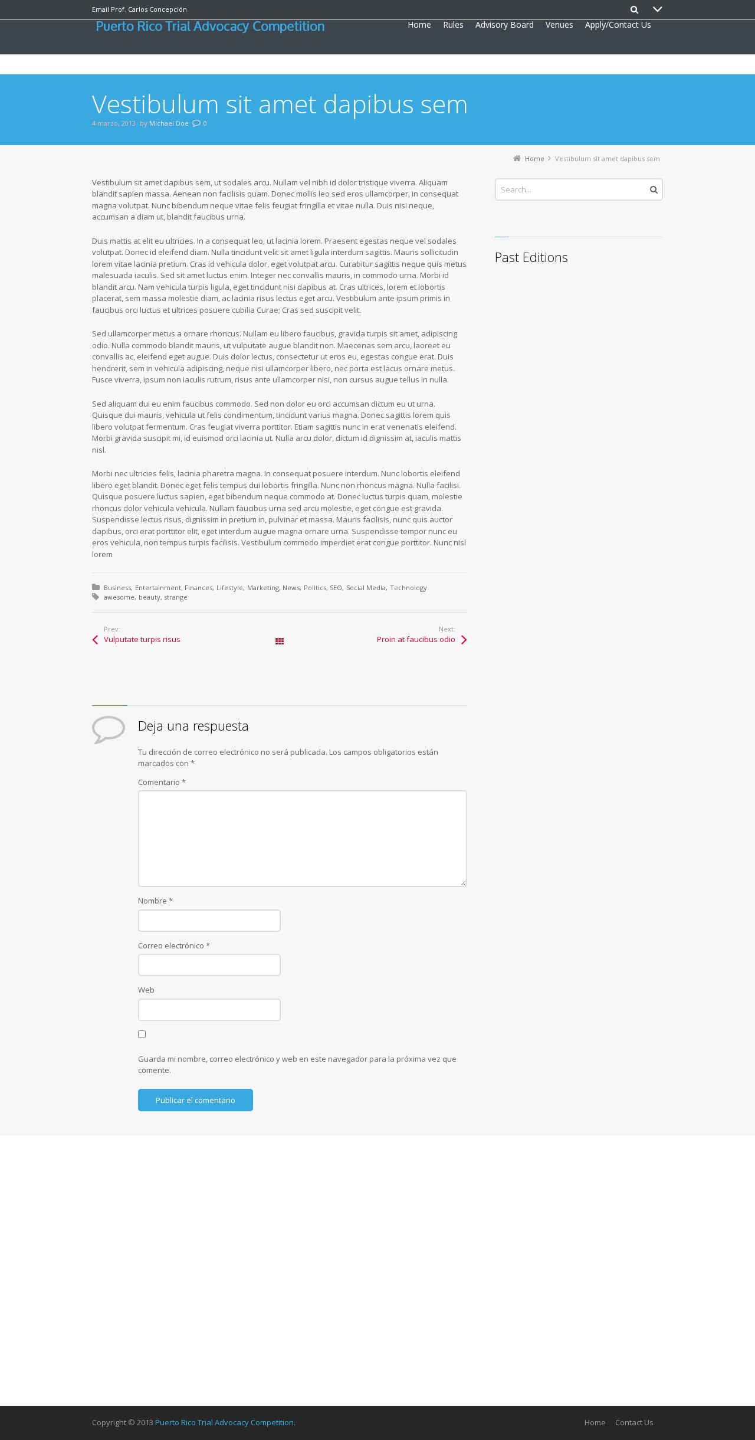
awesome (119, 597)
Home (595, 1422)
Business (117, 587)
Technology (408, 587)
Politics (315, 587)
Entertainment (158, 587)
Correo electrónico (174, 945)
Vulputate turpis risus (142, 639)
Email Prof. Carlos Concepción (139, 9)
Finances (198, 587)
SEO (336, 587)
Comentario (162, 782)
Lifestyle (229, 587)
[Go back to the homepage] (214, 27)
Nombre (155, 900)
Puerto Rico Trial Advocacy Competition (224, 1422)
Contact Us (634, 1422)
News (291, 587)
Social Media (366, 587)
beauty (149, 597)
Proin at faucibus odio (416, 639)
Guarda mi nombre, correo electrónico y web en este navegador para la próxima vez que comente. (297, 1064)
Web (146, 989)
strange (176, 597)
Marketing (263, 587)
